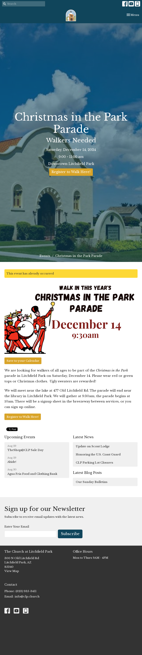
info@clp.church (27, 596)
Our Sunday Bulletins (91, 482)
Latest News (83, 437)
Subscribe (70, 534)
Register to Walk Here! (71, 172)
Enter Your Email (16, 526)
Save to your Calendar (23, 360)
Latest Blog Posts (87, 473)
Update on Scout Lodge (93, 446)
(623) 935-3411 (26, 591)
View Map (11, 571)
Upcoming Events (19, 437)
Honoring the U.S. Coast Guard (98, 454)
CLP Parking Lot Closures (94, 462)
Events (45, 256)
